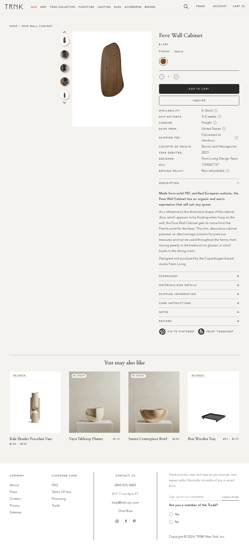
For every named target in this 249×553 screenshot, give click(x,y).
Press (13, 492)
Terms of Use (61, 492)
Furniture (86, 7)
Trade (200, 6)
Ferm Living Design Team (220, 158)
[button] (186, 6)
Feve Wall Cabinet (37, 26)
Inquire (199, 100)
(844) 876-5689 (125, 485)
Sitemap (16, 512)
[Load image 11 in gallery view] (64, 68)
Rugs (117, 7)
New (43, 7)
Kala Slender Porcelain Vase (31, 439)
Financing (59, 499)
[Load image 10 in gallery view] (64, 54)
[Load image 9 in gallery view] (64, 41)
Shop (14, 26)
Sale (34, 7)
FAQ (55, 485)
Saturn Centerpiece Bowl (147, 439)
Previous (64, 31)
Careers (15, 499)
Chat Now (125, 511)
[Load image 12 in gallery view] (64, 81)
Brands (150, 7)
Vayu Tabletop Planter (86, 439)
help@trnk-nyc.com (125, 502)
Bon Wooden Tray (202, 439)
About (14, 485)
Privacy (15, 505)
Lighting (104, 7)
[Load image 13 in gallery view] (64, 95)
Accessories (133, 7)
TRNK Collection (62, 7)
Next (64, 102)
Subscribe (230, 497)
